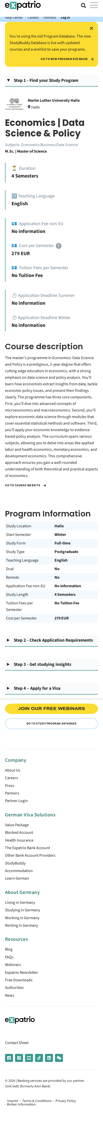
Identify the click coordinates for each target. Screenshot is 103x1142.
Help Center (14, 17)
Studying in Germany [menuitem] (22, 910)
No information (67, 586)
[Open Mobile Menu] (94, 6)
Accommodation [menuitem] (19, 871)
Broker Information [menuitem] (21, 1104)
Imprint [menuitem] (12, 1101)
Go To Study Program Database (51, 723)
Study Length (17, 594)
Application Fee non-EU (25, 586)
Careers (33, 17)
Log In (65, 17)
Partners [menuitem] (12, 793)
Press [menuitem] (9, 785)
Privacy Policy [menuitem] (66, 1101)
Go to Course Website (23, 485)
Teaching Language (22, 560)
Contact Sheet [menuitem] (16, 1043)
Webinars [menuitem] (13, 964)
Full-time (62, 543)
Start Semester (18, 534)
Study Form (16, 543)
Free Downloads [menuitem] (18, 980)
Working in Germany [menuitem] (22, 918)
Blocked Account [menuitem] (19, 832)
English (61, 560)
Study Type (15, 552)
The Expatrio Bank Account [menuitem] (27, 848)
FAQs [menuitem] (9, 957)
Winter (60, 534)
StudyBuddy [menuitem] (15, 863)
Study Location (18, 526)
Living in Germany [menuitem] (20, 902)
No (57, 569)
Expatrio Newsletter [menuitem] (21, 972)
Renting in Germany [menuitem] (21, 925)
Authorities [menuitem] (14, 987)
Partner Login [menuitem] (16, 801)
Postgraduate (66, 552)
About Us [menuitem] (12, 770)
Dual (10, 569)
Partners (50, 17)
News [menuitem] (9, 995)
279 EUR (61, 618)
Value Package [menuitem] (17, 825)
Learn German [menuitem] (17, 878)
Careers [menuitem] (11, 778)
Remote (12, 577)
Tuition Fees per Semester (19, 606)
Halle (59, 526)
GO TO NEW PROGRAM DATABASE (64, 59)
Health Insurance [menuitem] (19, 840)
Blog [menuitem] (8, 949)
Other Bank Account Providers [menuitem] (30, 855)
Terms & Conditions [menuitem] (37, 1101)
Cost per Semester (21, 618)
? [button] (59, 246)
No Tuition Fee (66, 603)
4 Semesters (65, 594)
